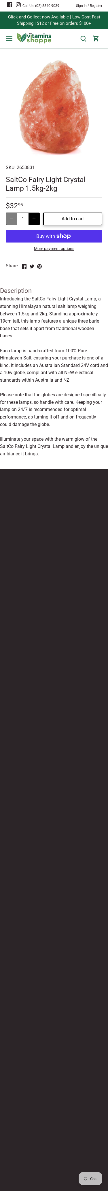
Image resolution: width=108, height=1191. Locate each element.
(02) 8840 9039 (47, 6)
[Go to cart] (95, 38)
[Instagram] (18, 4)
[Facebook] (9, 4)
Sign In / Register (89, 6)
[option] (54, 108)
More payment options (54, 249)
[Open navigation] (9, 38)
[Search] (83, 38)
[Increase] (34, 219)
